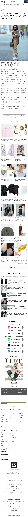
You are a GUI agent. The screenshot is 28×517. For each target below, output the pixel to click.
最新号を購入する (6, 389)
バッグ (2, 413)
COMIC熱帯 (19, 505)
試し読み (6, 392)
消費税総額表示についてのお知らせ (14, 480)
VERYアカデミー (13, 437)
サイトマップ (14, 490)
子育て (19, 409)
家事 (2, 439)
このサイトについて (9, 488)
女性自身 (7, 505)
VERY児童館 (21, 411)
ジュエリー (3, 415)
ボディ (11, 417)
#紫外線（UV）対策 (20, 4)
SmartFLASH (13, 505)
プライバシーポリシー (18, 488)
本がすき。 (21, 506)
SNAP (2, 423)
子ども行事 (21, 421)
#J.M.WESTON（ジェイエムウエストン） (11, 115)
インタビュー (12, 435)
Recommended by (21, 263)
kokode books (21, 508)
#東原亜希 (22, 115)
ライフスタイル (4, 430)
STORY (16, 501)
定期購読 (20, 392)
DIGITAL (15, 484)
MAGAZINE (9, 484)
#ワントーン (7, 113)
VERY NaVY (4, 457)
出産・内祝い (21, 415)
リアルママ (21, 424)
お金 (2, 443)
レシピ (2, 432)
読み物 (11, 443)
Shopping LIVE (4, 454)
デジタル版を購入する (20, 389)
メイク (11, 411)
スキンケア (12, 413)
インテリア (3, 434)
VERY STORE (4, 451)
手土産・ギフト (4, 441)
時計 (2, 426)
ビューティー (13, 409)
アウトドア (3, 436)
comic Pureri (7, 506)
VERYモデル (12, 439)
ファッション (3, 9)
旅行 (2, 438)
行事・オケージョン (5, 421)
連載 (11, 433)
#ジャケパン (20, 113)
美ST (24, 501)
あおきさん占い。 (5, 449)
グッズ (20, 419)
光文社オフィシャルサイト (14, 493)
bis (10, 503)
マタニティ (3, 424)
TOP (2, 400)
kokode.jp (6, 508)
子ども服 (20, 417)
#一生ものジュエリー (8, 4)
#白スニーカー (14, 113)
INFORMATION (14, 486)
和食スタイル (15, 503)
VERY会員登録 (4, 459)
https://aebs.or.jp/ (16, 473)
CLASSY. (8, 501)
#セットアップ (14, 117)
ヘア (11, 415)
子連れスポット (21, 413)
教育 (19, 423)
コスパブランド (4, 419)
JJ (3, 501)
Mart (20, 501)
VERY (12, 501)
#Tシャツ (14, 4)
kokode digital (14, 510)
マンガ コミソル (14, 506)
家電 (2, 445)
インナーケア (12, 419)
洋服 (2, 417)
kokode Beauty (13, 508)
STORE (19, 484)
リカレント (12, 441)
